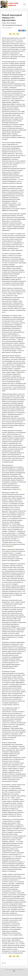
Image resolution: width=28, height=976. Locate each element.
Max (14, 971)
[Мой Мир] (23, 30)
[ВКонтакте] (19, 30)
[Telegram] (25, 30)
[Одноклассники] (21, 30)
